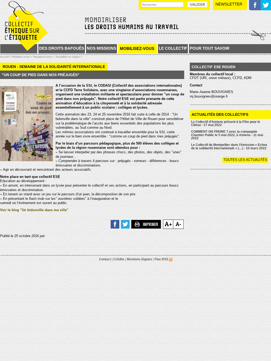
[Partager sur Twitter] (125, 224)
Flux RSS (162, 259)
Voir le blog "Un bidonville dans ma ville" (34, 210)
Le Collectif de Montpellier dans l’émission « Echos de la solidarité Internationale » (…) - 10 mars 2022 (229, 146)
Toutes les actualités (245, 160)
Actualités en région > (69, 56)
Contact (105, 259)
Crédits (118, 259)
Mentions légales (139, 259)
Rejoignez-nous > (44, 56)
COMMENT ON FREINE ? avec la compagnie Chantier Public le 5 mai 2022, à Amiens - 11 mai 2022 (227, 135)
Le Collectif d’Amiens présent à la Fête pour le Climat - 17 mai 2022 (225, 123)
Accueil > (6, 56)
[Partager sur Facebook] (115, 224)
